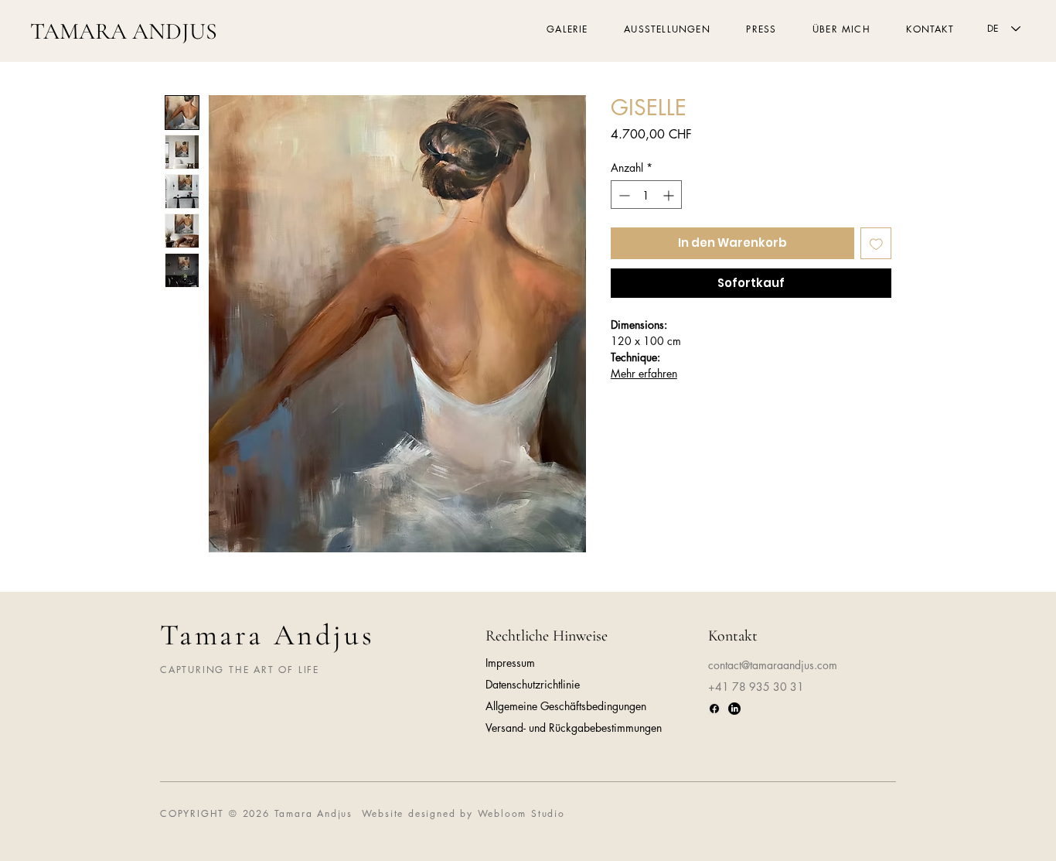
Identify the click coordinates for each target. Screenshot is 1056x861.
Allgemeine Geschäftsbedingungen (565, 706)
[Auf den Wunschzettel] (876, 244)
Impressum (510, 662)
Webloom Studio (521, 813)
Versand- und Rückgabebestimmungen (573, 727)
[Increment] (670, 195)
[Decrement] (622, 195)
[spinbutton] (646, 195)
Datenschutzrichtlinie (532, 684)
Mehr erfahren (644, 373)
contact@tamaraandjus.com (772, 665)
